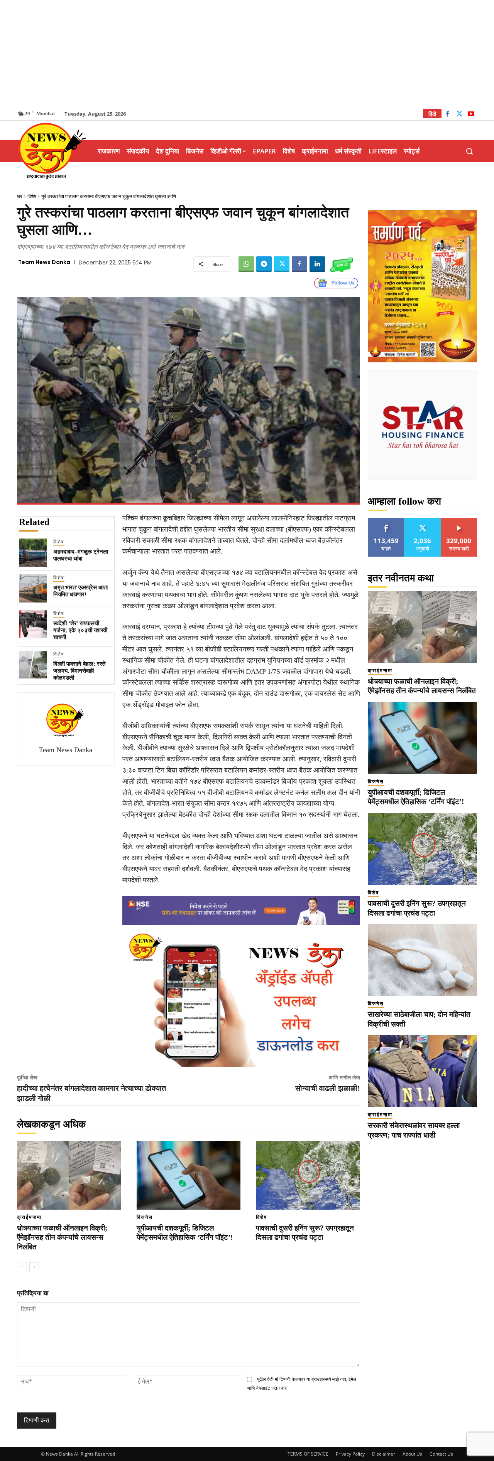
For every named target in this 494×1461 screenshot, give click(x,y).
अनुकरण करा (423, 521)
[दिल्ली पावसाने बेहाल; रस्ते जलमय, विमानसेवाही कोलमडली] (33, 665)
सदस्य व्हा (459, 521)
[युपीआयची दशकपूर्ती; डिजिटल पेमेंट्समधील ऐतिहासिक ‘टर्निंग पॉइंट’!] (189, 1175)
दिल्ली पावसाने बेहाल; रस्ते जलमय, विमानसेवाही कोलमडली (79, 671)
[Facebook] (447, 115)
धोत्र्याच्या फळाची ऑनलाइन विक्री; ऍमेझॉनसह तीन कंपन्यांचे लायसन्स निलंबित (62, 1237)
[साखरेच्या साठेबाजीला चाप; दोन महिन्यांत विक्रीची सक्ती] (422, 960)
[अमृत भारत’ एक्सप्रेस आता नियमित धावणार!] (33, 588)
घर (19, 196)
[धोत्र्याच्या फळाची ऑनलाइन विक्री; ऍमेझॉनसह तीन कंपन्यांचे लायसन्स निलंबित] (69, 1175)
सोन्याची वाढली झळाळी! (327, 1088)
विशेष (31, 196)
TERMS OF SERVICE (308, 1454)
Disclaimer (383, 1454)
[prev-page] (22, 1267)
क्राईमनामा (29, 1217)
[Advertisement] (247, 54)
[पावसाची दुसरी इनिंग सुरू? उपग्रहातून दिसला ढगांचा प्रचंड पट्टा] (308, 1175)
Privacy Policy (350, 1454)
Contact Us (441, 1454)
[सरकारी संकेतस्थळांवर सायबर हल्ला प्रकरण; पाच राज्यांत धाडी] (422, 1071)
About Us (412, 1454)
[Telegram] (264, 264)
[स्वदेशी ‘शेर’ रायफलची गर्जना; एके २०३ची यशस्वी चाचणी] (33, 624)
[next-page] (34, 1267)
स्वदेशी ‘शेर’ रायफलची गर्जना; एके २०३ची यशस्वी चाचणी (80, 630)
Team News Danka (44, 262)
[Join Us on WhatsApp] (342, 264)
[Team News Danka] (65, 720)
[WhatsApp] (246, 264)
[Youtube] (471, 115)
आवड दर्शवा (386, 521)
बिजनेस (145, 1217)
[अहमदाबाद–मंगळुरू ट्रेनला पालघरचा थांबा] (33, 553)
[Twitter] (459, 115)
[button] (469, 151)
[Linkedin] (317, 264)
